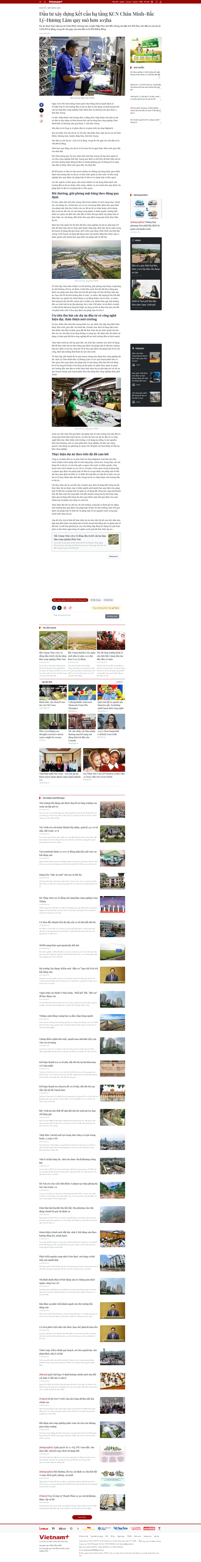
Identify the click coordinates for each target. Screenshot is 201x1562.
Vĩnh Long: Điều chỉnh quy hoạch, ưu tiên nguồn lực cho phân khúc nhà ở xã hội (68, 1352)
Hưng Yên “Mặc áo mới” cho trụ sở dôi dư (60, 874)
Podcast (139, 348)
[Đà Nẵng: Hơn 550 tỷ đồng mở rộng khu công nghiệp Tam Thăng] (112, 904)
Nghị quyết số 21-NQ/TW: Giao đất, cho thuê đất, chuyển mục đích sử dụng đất (66, 1449)
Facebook (41, 105)
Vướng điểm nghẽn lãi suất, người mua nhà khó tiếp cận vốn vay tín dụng (67, 1040)
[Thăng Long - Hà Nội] (152, 2)
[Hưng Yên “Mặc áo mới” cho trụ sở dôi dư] (112, 881)
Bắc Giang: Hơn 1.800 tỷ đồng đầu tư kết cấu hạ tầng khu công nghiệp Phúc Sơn (80, 537)
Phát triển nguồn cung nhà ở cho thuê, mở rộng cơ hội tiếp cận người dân (67, 1258)
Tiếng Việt (115, 2)
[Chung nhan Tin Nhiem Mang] (150, 1541)
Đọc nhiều (139, 67)
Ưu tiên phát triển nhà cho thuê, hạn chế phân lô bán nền (68, 1327)
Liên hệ (156, 1536)
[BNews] (53, 1528)
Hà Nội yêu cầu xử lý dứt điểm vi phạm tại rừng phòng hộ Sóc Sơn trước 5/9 (68, 1185)
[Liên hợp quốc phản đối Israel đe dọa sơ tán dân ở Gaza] (155, 397)
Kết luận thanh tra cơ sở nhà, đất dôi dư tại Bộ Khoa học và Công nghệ (67, 1063)
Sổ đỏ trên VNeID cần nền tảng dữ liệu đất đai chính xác (66, 1400)
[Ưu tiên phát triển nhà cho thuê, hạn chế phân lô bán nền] (112, 1333)
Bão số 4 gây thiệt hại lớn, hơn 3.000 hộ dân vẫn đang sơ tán (146, 269)
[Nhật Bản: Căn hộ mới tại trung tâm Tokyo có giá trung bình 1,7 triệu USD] (112, 1141)
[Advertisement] (86, 576)
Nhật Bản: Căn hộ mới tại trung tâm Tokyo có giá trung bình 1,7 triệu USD (67, 1136)
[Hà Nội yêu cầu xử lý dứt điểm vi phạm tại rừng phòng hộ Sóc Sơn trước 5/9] (112, 1190)
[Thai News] (78, 1528)
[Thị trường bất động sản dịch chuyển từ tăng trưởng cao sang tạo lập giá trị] (112, 809)
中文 (141, 2)
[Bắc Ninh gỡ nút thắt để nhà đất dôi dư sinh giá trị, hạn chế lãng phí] (112, 1117)
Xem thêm (82, 1517)
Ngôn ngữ (120, 1536)
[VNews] (159, 1528)
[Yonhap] (104, 1528)
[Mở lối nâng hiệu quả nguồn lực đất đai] (112, 952)
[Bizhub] (62, 1528)
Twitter (41, 110)
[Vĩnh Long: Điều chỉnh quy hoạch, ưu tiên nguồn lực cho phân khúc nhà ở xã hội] (112, 1356)
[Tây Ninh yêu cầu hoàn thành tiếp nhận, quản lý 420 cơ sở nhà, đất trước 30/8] (112, 834)
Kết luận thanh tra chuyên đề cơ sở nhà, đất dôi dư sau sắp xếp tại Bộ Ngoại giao (67, 1088)
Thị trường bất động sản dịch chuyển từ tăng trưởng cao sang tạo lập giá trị (68, 804)
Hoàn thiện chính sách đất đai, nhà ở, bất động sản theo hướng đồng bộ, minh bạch (67, 1234)
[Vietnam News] (120, 1528)
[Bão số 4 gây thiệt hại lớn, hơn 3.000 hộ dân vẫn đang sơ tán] (146, 253)
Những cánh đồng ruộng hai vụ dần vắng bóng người (66, 1015)
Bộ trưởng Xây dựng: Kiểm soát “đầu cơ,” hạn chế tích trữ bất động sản (68, 970)
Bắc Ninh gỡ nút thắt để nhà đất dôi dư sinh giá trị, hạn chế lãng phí (67, 1112)
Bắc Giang (96, 600)
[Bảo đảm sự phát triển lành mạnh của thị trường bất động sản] (112, 1310)
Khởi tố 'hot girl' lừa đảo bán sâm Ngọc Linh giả (144, 302)
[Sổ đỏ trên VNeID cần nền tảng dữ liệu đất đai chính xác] (112, 1405)
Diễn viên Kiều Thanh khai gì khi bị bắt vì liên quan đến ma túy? (139, 357)
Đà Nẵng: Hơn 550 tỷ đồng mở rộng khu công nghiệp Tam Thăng (68, 899)
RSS (106, 1536)
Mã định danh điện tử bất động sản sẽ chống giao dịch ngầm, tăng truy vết (67, 1281)
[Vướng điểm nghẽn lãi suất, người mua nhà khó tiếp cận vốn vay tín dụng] (112, 1045)
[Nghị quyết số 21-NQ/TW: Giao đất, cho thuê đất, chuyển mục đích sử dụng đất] (112, 1454)
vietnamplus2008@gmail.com (94, 1550)
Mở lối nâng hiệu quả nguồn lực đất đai (59, 945)
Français (128, 2)
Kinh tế (42, 8)
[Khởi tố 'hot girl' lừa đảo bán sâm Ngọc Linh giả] (146, 289)
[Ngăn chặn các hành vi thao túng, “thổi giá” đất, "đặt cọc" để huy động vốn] (112, 999)
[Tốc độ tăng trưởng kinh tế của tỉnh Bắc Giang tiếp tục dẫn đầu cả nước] (111, 640)
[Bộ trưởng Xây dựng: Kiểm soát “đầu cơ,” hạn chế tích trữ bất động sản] (112, 975)
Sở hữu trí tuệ (83, 1536)
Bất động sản (54, 8)
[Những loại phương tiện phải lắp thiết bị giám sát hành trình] (146, 208)
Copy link (41, 121)
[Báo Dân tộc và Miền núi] (41, 1528)
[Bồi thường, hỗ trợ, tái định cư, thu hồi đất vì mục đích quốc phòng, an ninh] (112, 1478)
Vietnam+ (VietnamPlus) (56, 1)
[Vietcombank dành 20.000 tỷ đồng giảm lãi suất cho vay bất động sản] (112, 858)
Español (135, 2)
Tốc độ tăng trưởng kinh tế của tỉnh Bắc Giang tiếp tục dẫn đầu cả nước (110, 656)
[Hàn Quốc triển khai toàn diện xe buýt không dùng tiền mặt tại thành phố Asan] (155, 377)
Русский (146, 2)
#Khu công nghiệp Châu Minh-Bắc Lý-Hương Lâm (70, 600)
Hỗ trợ (113, 1536)
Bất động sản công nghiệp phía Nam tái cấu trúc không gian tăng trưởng (67, 1424)
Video (138, 240)
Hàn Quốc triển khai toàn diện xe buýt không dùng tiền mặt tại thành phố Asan (140, 377)
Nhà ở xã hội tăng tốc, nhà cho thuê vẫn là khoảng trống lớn (67, 1161)
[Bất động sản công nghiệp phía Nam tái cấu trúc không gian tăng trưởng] (112, 1429)
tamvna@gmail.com (127, 1544)
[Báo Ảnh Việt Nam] (149, 1528)
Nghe (138, 365)
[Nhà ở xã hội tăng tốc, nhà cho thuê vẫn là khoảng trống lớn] (112, 1166)
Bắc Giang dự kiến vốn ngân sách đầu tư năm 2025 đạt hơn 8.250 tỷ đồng (81, 656)
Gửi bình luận (112, 616)
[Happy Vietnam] (89, 1528)
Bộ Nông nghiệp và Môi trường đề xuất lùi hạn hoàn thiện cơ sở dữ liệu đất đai (145, 73)
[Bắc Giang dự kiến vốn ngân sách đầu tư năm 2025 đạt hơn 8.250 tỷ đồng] (82, 640)
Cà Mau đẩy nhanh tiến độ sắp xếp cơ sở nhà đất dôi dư (67, 922)
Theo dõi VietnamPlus (100, 608)
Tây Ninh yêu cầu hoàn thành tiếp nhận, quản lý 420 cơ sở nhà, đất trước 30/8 (68, 829)
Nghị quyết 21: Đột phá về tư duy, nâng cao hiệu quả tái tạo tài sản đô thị (144, 97)
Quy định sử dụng (97, 1536)
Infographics (141, 195)
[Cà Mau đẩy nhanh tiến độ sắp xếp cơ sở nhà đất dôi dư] (112, 928)
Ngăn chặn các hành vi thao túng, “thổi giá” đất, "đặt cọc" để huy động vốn (68, 994)
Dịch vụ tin (137, 1536)
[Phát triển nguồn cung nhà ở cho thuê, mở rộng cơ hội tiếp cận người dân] (112, 1263)
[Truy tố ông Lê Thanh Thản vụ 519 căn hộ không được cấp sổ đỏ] (112, 1502)
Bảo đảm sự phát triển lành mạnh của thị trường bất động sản (66, 1305)
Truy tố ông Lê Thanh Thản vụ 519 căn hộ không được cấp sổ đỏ (67, 1497)
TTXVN (129, 1536)
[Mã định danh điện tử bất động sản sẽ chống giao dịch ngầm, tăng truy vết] (112, 1286)
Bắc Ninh (109, 600)
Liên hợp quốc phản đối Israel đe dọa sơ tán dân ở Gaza (139, 395)
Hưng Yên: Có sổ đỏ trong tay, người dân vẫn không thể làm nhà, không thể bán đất (145, 87)
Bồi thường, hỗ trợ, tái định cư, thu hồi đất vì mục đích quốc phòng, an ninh (68, 1473)
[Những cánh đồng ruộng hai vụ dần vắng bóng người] (112, 1022)
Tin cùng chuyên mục (54, 798)
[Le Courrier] (136, 1528)
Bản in (41, 116)
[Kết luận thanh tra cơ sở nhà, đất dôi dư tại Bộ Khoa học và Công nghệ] (112, 1068)
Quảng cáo (147, 1536)
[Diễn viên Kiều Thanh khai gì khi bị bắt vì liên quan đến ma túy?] (155, 357)
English (122, 2)
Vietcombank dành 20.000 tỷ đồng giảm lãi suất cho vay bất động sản (68, 853)
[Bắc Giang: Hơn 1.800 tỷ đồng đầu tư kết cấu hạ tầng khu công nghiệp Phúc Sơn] (113, 539)
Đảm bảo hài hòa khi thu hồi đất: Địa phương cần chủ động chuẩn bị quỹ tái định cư (66, 1209)
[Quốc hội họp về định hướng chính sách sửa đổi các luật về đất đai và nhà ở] (112, 1381)
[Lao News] (71, 1528)
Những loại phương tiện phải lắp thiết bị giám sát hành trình (145, 225)
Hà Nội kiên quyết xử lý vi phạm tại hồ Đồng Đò (144, 121)
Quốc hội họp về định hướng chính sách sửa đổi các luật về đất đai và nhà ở (67, 1376)
